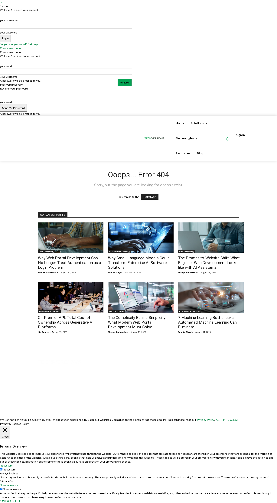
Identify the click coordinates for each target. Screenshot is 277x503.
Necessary (9, 469)
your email (6, 66)
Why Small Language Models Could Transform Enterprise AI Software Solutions (139, 263)
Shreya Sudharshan (48, 272)
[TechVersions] (155, 138)
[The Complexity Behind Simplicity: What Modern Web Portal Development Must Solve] (141, 297)
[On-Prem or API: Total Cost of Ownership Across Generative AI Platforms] (70, 297)
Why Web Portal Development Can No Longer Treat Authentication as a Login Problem (69, 263)
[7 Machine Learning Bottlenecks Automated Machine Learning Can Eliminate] (211, 297)
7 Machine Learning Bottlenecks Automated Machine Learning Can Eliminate (207, 322)
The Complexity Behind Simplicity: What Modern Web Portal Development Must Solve (137, 322)
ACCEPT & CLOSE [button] (227, 419)
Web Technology (46, 251)
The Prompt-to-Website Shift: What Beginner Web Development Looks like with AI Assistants (209, 263)
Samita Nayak (115, 272)
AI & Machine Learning (119, 251)
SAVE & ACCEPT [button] (10, 501)
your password (8, 32)
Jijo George (43, 332)
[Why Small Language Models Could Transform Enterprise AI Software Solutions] (141, 237)
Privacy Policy (205, 419)
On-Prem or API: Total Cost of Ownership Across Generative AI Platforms (65, 322)
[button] (228, 139)
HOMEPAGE (150, 197)
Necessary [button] (6, 465)
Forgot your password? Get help (19, 44)
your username (9, 20)
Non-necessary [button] (9, 485)
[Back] (1, 2)
